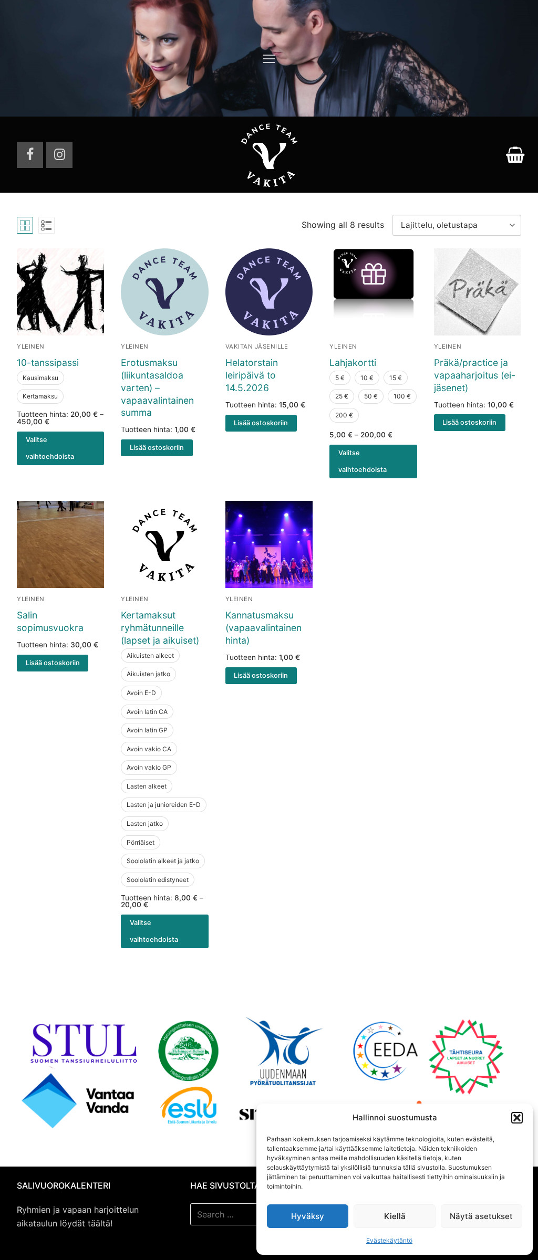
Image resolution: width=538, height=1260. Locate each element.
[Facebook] (30, 155)
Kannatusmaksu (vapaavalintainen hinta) (263, 628)
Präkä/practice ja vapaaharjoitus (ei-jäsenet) (474, 375)
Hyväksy (307, 1216)
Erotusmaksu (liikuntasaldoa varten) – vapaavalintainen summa (157, 387)
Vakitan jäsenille (256, 346)
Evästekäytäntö (389, 1240)
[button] (517, 1117)
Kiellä (395, 1216)
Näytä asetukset (481, 1216)
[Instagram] (59, 155)
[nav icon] (269, 58)
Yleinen (31, 346)
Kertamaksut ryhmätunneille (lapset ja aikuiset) (160, 628)
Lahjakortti (352, 362)
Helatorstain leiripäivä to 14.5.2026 (251, 375)
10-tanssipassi (48, 362)
